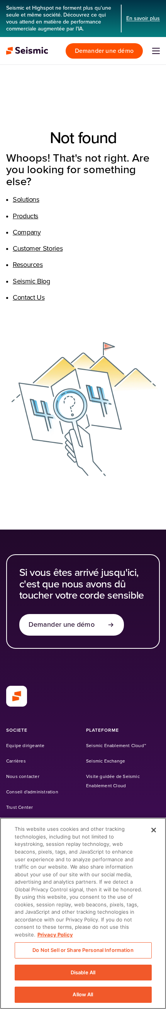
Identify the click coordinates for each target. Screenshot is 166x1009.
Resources (28, 265)
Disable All (83, 972)
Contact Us (28, 298)
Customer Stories (38, 249)
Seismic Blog (31, 281)
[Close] (153, 830)
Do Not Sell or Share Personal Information (82, 950)
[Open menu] (156, 51)
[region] (83, 913)
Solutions (26, 200)
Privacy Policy (55, 934)
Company (27, 232)
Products (25, 216)
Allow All (83, 994)
